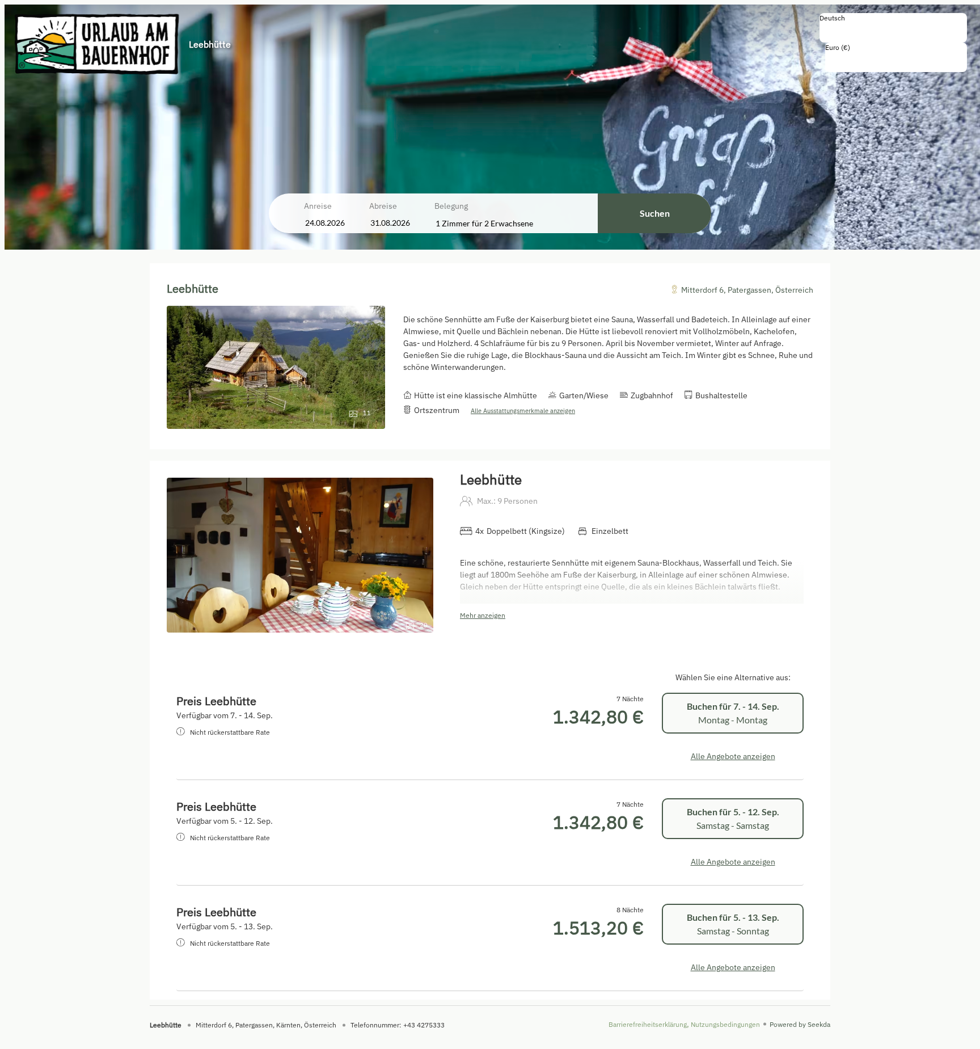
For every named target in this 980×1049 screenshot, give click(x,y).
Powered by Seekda (800, 1024)
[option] (893, 30)
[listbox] (893, 28)
